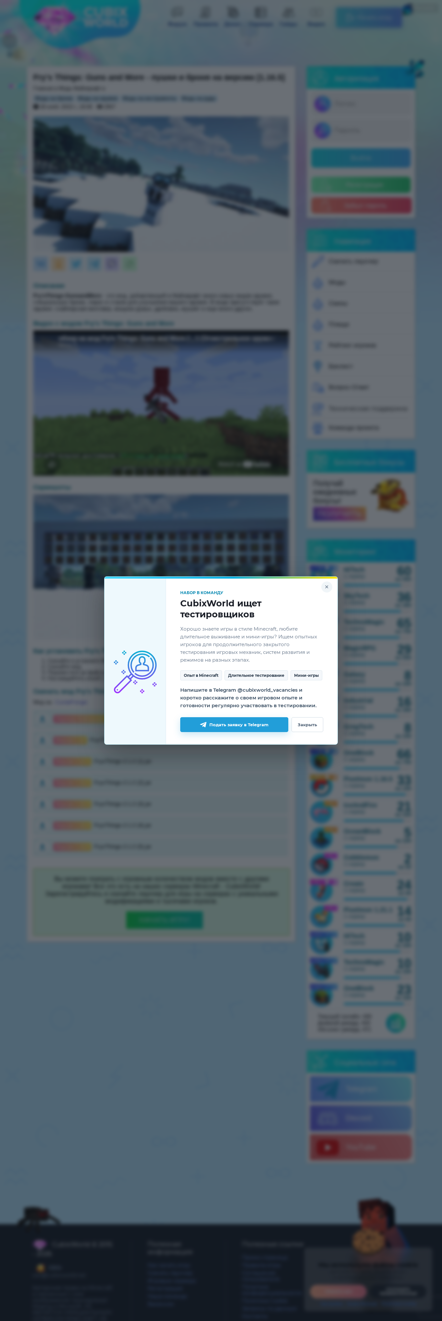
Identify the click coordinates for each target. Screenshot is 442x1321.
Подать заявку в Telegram (239, 724)
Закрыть (307, 724)
